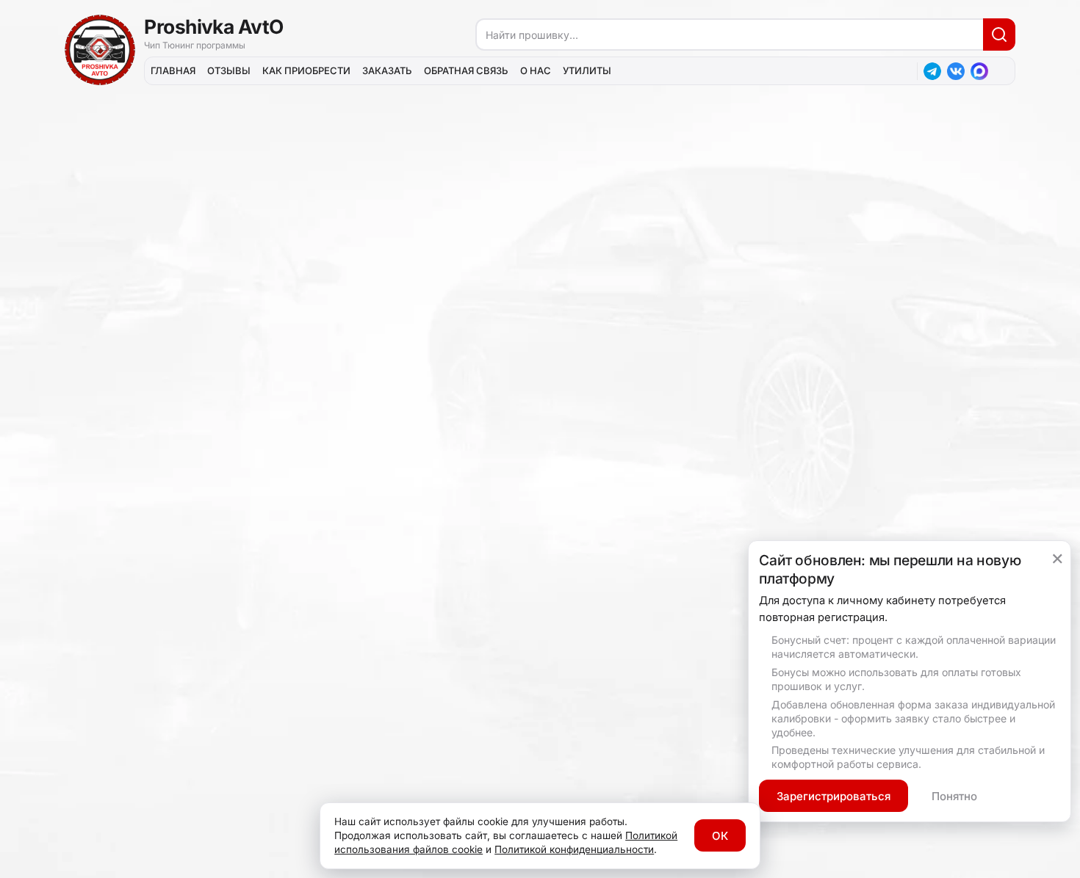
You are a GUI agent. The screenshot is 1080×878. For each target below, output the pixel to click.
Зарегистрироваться (833, 796)
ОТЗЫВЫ (229, 70)
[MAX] (979, 71)
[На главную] (100, 50)
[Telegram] (932, 71)
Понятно (954, 796)
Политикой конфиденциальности (574, 849)
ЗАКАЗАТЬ (387, 70)
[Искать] (999, 34)
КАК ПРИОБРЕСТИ (306, 70)
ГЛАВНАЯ (173, 70)
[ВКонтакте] (956, 71)
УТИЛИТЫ (587, 70)
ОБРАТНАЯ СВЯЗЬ (466, 70)
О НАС (535, 70)
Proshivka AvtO (214, 26)
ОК (720, 836)
